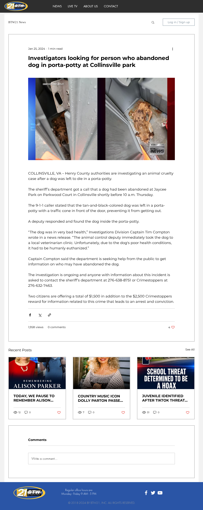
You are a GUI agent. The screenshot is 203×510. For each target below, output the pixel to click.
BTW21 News (17, 22)
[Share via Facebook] (30, 315)
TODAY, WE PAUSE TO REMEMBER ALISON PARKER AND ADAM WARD (34, 398)
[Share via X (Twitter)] (40, 315)
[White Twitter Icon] (153, 493)
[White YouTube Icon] (160, 493)
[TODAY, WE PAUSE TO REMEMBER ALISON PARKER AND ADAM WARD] (37, 373)
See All (190, 349)
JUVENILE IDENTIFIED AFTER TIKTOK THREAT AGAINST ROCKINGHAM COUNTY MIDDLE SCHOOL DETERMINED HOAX (164, 398)
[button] (153, 22)
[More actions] (172, 48)
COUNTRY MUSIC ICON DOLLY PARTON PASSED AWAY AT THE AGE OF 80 (101, 398)
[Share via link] (49, 315)
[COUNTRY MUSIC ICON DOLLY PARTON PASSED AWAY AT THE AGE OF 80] (101, 373)
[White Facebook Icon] (146, 493)
